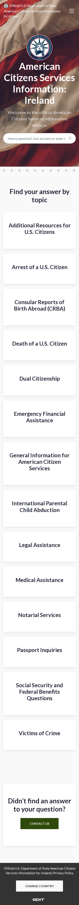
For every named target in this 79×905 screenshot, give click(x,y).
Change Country (39, 886)
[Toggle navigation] (71, 11)
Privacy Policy (63, 873)
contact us (39, 823)
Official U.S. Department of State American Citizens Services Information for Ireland (31, 11)
